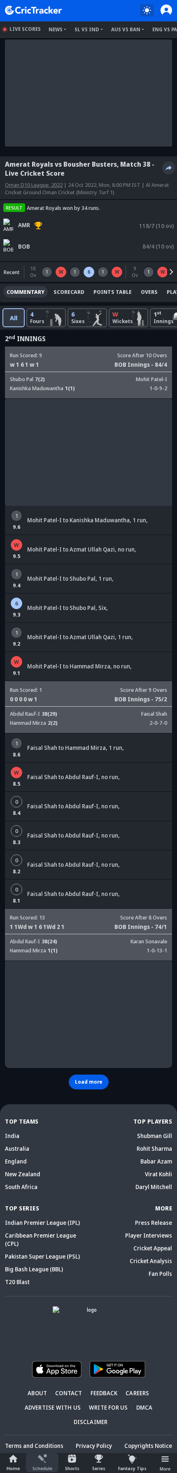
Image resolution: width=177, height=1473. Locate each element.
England (16, 1161)
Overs (149, 292)
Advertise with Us (53, 1407)
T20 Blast (17, 1282)
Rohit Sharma (154, 1148)
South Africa (21, 1187)
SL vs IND (87, 29)
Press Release (153, 1222)
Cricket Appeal (152, 1248)
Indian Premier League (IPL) (42, 1222)
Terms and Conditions (34, 1446)
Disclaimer (91, 1422)
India (12, 1136)
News (56, 29)
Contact (68, 1393)
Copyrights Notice (148, 1446)
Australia (17, 1148)
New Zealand (22, 1174)
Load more (88, 1081)
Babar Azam (156, 1161)
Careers (137, 1393)
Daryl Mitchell (153, 1187)
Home (13, 1468)
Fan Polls (160, 1274)
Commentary (25, 292)
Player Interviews (148, 1235)
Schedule (42, 1468)
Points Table (112, 292)
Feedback (104, 1393)
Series (98, 1468)
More (165, 1469)
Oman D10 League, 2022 (34, 184)
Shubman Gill (154, 1136)
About (37, 1393)
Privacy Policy (94, 1446)
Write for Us (108, 1407)
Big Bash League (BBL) (34, 1269)
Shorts (72, 1468)
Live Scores (25, 29)
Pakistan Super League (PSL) (42, 1256)
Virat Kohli (158, 1174)
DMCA (144, 1407)
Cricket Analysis (151, 1261)
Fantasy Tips (132, 1468)
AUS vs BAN (125, 29)
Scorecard (69, 292)
